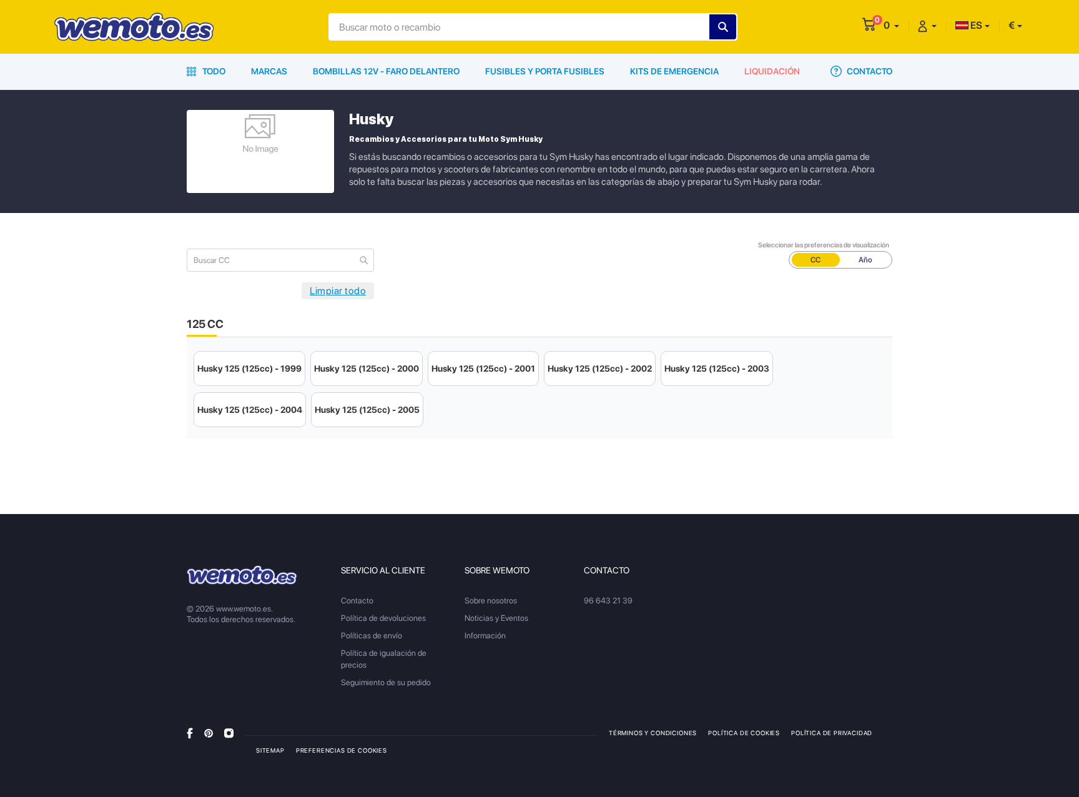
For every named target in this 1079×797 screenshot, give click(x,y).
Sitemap (270, 750)
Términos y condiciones (653, 732)
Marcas (269, 71)
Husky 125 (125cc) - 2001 (483, 369)
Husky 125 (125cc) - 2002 (600, 369)
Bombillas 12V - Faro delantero (386, 71)
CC (815, 259)
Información (485, 635)
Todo (212, 71)
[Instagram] (229, 732)
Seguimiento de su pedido (386, 682)
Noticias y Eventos (496, 618)
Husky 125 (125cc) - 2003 (716, 369)
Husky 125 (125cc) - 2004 (249, 410)
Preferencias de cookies (341, 750)
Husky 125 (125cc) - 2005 (367, 410)
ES (975, 25)
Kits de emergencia (674, 71)
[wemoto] (242, 575)
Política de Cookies (744, 732)
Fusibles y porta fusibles (544, 71)
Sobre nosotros (491, 600)
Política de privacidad (831, 732)
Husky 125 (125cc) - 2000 (366, 369)
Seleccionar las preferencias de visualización (823, 245)
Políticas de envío (371, 635)
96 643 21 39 (608, 600)
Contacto (868, 71)
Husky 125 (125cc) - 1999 (249, 369)
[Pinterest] (208, 732)
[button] (891, 25)
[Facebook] (190, 732)
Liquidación (772, 71)
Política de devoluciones (383, 618)
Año (865, 259)
